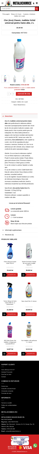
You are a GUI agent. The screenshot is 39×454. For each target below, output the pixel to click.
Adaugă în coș (24, 94)
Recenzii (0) (9, 235)
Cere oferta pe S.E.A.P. (8, 369)
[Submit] (37, 8)
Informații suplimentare (13, 230)
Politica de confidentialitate (9, 405)
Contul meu (4, 386)
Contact (3, 376)
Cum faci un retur (6, 374)
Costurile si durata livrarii (8, 388)
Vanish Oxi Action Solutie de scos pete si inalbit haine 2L (29, 263)
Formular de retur (6, 393)
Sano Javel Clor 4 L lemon (29, 301)
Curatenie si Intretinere (29, 14)
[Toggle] (3, 116)
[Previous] (4, 55)
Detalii (23, 89)
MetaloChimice (21, 104)
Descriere (8, 116)
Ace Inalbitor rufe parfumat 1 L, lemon (29, 341)
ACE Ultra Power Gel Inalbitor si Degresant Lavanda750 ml (10, 342)
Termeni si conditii (6, 403)
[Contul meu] (34, 3)
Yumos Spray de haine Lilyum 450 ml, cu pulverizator (10, 302)
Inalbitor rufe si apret (19, 16)
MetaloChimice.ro (22, 451)
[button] (2, 3)
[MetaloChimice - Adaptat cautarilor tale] (18, 3)
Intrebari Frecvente (6, 372)
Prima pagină (6, 14)
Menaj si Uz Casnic (16, 14)
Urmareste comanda (7, 391)
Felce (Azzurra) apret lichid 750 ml (10, 262)
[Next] (34, 55)
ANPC (3, 407)
